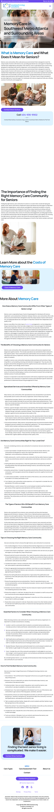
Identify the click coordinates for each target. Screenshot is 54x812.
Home (5, 20)
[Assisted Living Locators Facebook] (23, 787)
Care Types (10, 20)
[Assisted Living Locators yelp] (32, 787)
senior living (29, 324)
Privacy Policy (27, 792)
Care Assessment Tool (27, 769)
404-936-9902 (49, 1)
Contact (27, 772)
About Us (46, 769)
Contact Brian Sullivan (12, 110)
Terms (36, 792)
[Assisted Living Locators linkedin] (27, 787)
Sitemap (18, 792)
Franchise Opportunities (27, 783)
